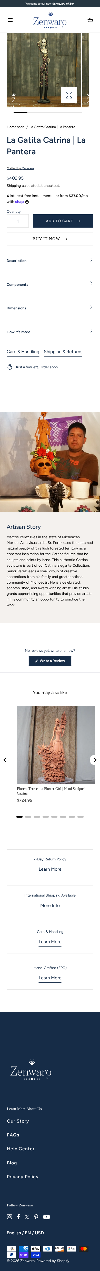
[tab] (19, 817)
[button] (10, 20)
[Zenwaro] (50, 20)
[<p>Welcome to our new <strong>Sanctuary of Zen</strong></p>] (50, 4)
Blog (12, 1162)
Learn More (50, 869)
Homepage (16, 127)
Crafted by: (20, 168)
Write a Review (55, 662)
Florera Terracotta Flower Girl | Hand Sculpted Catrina (51, 791)
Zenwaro (27, 1260)
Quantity (14, 211)
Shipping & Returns (63, 351)
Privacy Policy (23, 1176)
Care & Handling (23, 351)
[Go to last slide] (5, 760)
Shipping (14, 185)
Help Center (21, 1148)
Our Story (18, 1121)
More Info (50, 905)
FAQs (13, 1134)
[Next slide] (95, 760)
